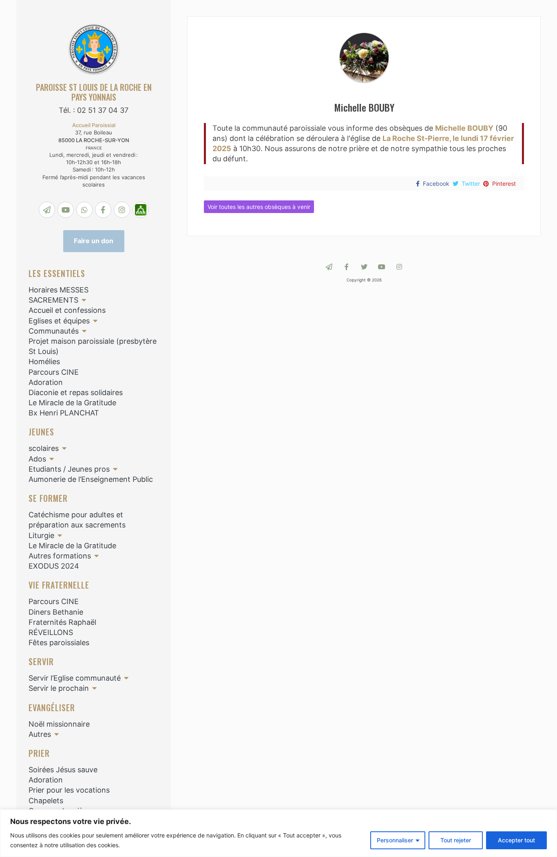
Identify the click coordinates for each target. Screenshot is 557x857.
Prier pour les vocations (69, 790)
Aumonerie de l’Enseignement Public (91, 479)
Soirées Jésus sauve (63, 769)
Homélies (44, 361)
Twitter (471, 183)
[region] (278, 833)
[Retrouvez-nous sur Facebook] (346, 267)
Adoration (46, 382)
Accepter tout (516, 840)
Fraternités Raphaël (62, 622)
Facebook (436, 183)
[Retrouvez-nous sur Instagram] (399, 267)
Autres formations (60, 556)
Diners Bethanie (56, 612)
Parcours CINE (54, 372)
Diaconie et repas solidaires (76, 392)
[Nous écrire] (329, 267)
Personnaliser (395, 840)
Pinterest (504, 183)
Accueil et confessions (67, 310)
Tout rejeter (455, 840)
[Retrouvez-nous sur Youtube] (382, 267)
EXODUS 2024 (54, 566)
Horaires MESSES (58, 290)
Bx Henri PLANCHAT (64, 413)
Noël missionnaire (59, 724)
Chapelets (46, 800)
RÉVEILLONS (51, 632)
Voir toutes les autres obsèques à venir (259, 206)
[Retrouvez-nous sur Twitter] (364, 267)
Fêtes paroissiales (59, 642)
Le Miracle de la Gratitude (72, 402)
